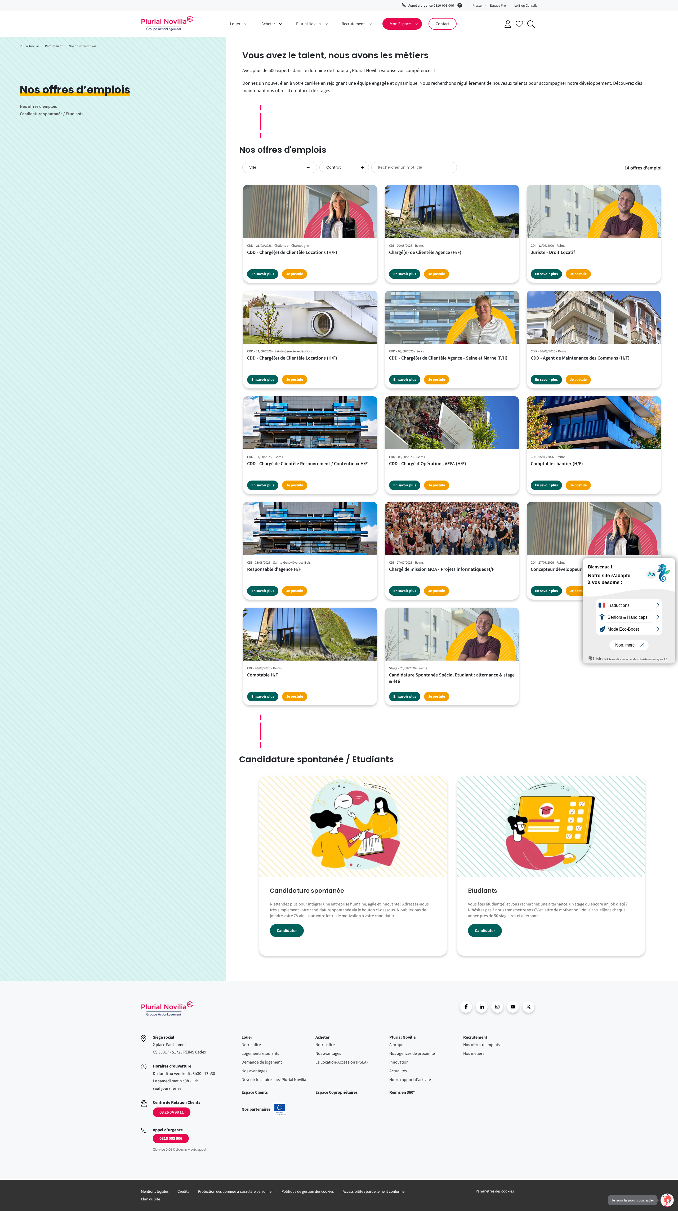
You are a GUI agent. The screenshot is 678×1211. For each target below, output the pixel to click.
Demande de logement (262, 1062)
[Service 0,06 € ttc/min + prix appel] (460, 5)
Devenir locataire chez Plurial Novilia (274, 1079)
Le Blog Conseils (525, 5)
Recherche (531, 24)
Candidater (287, 931)
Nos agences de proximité (412, 1053)
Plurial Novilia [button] (308, 24)
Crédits (183, 1191)
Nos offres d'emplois (38, 106)
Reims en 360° (402, 1092)
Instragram (497, 1007)
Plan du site (150, 1199)
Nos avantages (254, 1071)
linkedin (482, 1007)
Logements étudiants (260, 1053)
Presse (476, 5)
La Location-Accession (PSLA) (341, 1062)
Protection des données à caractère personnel (235, 1191)
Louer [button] (235, 24)
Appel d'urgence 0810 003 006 (431, 5)
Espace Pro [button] (498, 5)
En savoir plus (262, 274)
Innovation (399, 1062)
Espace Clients (255, 1092)
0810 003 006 (170, 1138)
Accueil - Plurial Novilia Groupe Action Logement (167, 23)
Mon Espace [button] (400, 24)
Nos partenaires (264, 1109)
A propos (397, 1044)
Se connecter (507, 24)
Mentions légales (154, 1191)
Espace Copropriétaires (336, 1092)
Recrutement (475, 1037)
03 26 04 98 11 (171, 1112)
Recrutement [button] (353, 24)
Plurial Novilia (402, 1037)
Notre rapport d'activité (410, 1079)
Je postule (294, 274)
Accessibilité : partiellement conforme (373, 1191)
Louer (247, 1037)
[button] (667, 1200)
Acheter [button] (268, 24)
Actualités (398, 1071)
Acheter (322, 1037)
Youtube (513, 1007)
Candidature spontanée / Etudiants (51, 114)
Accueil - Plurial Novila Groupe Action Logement (167, 1009)
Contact (442, 24)
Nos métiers (473, 1053)
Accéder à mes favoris (519, 24)
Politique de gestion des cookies (308, 1191)
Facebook (466, 1007)
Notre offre (251, 1044)
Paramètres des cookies (495, 1191)
